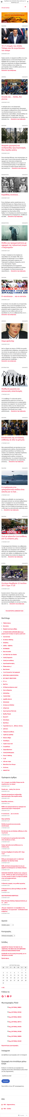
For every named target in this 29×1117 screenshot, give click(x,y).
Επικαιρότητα (5, 174)
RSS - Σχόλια (7, 1108)
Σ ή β (4, 758)
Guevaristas (6, 636)
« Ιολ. (3, 987)
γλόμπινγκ (6, 708)
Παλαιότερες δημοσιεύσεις (14, 611)
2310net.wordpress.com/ (10, 687)
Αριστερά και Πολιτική (9, 711)
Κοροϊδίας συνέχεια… (10, 195)
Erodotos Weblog (8, 639)
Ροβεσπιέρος (7, 623)
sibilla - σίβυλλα (7, 645)
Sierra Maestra (7, 690)
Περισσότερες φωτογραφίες (9, 1045)
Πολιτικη (3, 26)
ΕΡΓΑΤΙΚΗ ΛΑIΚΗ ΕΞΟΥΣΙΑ (10, 675)
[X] (5, 996)
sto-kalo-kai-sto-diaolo (10, 654)
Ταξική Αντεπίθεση (8, 731)
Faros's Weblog (7, 755)
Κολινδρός (6, 720)
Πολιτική (3, 125)
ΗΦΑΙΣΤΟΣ (6, 770)
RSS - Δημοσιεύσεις (9, 1104)
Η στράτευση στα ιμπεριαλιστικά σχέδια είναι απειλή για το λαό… (12, 489)
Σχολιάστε (25, 26)
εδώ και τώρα (7, 761)
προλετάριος (5, 7)
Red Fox (5, 684)
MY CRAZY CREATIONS (9, 678)
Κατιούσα (6, 626)
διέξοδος (5, 642)
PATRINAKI (6, 648)
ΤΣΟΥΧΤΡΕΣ (6, 696)
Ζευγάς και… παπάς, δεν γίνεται (10, 789)
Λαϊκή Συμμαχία (7, 657)
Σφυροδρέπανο (7, 749)
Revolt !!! (5, 717)
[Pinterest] (11, 996)
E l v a (4, 681)
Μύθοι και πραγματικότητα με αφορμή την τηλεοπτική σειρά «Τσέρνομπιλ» (14, 245)
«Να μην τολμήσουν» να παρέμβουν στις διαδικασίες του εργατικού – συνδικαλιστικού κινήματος (14, 909)
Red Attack (6, 669)
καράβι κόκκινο (7, 699)
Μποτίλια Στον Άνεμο (9, 764)
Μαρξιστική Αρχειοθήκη (10, 629)
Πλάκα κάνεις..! (7, 666)
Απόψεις (3, 77)
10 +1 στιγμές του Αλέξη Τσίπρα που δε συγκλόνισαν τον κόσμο (13, 48)
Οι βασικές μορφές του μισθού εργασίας (13, 883)
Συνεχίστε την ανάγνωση (8, 70)
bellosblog (6, 693)
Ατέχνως (5, 767)
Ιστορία (3, 563)
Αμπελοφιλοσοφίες (9, 663)
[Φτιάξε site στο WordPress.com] (14, 1)
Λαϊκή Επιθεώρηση (8, 752)
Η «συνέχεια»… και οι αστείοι (13, 296)
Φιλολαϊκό (6, 702)
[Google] (2, 996)
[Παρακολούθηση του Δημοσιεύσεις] (2, 1104)
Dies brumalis (7, 651)
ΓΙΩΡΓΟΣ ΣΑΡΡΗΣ (8, 734)
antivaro (5, 728)
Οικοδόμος (6, 740)
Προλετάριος (5, 958)
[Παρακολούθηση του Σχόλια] (2, 1108)
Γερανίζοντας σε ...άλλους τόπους (13, 725)
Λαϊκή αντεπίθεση (8, 660)
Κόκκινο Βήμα (7, 737)
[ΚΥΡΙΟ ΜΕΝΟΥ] (25, 6)
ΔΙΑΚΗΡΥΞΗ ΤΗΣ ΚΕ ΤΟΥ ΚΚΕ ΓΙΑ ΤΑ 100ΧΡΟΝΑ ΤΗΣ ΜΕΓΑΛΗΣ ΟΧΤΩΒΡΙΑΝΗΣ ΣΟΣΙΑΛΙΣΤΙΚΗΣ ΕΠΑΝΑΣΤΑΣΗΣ (13, 948)
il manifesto (6, 746)
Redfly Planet (7, 714)
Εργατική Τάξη (5, 367)
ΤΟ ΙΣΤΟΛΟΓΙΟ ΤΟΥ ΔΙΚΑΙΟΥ (11, 672)
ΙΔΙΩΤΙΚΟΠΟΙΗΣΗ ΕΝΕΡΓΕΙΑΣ (9, 895)
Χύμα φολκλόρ (7, 341)
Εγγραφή (5, 1081)
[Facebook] (8, 996)
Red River (6, 723)
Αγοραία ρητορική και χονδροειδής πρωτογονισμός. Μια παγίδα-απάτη (13, 147)
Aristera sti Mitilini (8, 705)
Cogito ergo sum (8, 743)
